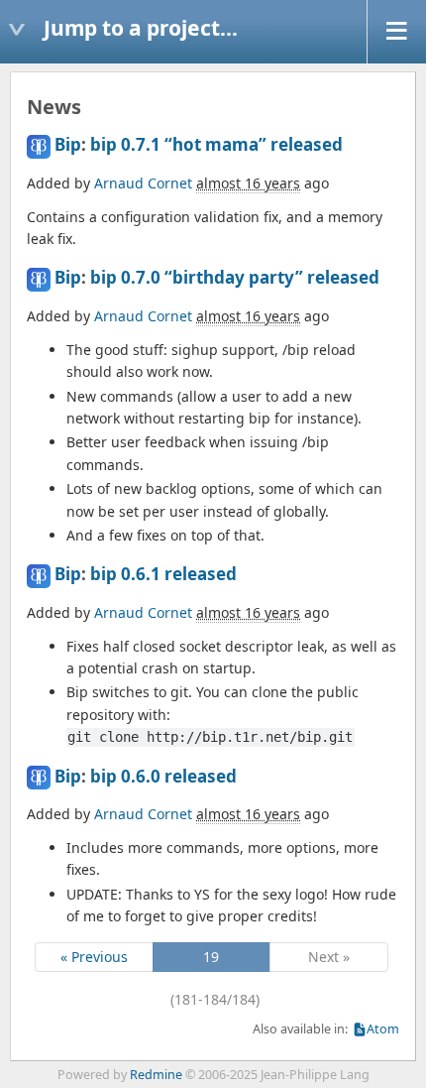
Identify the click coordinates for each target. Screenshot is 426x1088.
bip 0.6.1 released (163, 573)
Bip (67, 144)
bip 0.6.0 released (163, 776)
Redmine (156, 1074)
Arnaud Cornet (143, 183)
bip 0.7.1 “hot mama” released (216, 144)
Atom (383, 1029)
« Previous (94, 956)
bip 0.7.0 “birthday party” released (234, 277)
